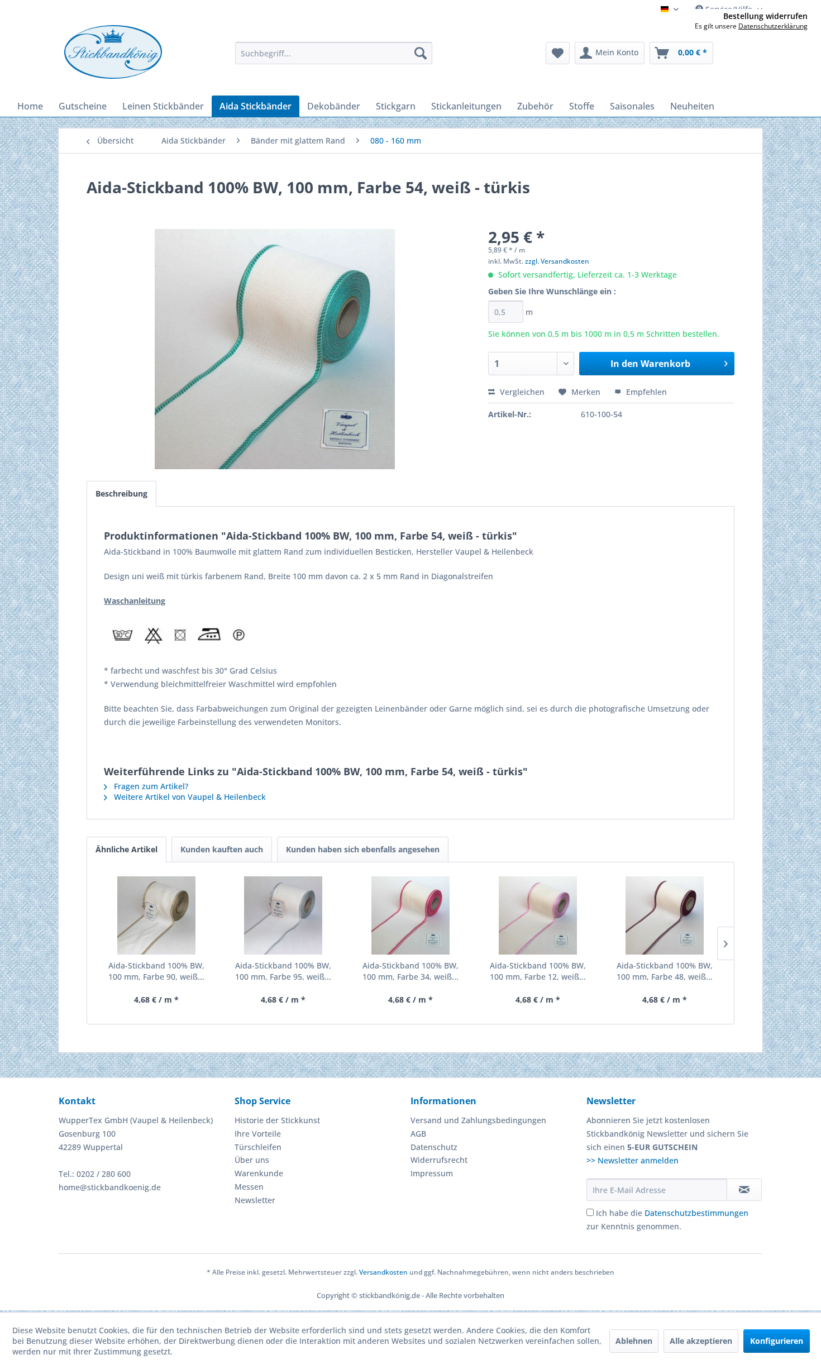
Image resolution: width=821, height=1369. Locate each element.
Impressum (431, 1173)
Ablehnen (633, 1340)
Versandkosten (383, 1272)
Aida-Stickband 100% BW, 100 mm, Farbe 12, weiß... (538, 971)
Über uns (252, 1160)
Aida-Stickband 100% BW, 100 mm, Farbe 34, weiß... (410, 971)
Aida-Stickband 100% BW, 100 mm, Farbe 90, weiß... (156, 971)
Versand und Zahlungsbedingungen (478, 1120)
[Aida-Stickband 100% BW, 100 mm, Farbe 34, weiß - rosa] (410, 915)
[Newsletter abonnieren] (744, 1190)
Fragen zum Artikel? (150, 786)
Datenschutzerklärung (773, 26)
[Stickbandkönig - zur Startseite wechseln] (113, 52)
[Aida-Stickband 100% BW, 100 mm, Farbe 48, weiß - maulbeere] (664, 915)
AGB (418, 1133)
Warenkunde (259, 1173)
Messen (249, 1186)
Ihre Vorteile (258, 1133)
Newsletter (255, 1200)
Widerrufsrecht (438, 1160)
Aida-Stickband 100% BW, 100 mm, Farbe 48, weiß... (665, 971)
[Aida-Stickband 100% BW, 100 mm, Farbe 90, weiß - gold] (156, 915)
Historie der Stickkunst (277, 1120)
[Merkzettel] (558, 53)
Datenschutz (433, 1147)
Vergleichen (521, 392)
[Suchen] (420, 53)
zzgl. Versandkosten (557, 261)
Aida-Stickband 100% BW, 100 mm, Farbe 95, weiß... (283, 971)
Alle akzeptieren (701, 1340)
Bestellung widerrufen (765, 16)
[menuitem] (333, 53)
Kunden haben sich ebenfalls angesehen (363, 849)
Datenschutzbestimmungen (696, 1213)
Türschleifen (258, 1147)
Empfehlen (645, 392)
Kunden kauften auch (221, 849)
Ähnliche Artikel (126, 849)
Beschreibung (121, 493)
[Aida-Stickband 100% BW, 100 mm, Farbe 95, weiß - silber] (283, 915)
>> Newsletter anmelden (632, 1160)
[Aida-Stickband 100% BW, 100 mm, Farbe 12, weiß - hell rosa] (538, 915)
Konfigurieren (776, 1340)
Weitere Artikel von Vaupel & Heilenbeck (189, 796)
